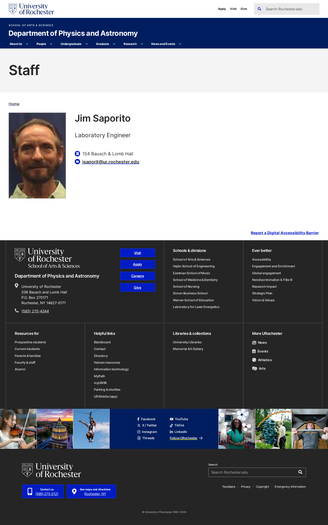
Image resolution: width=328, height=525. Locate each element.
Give (244, 9)
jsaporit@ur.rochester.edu (110, 162)
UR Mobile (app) (106, 396)
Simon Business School (190, 293)
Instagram (149, 432)
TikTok (179, 425)
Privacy (245, 487)
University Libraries (187, 342)
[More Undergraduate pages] (86, 44)
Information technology (111, 369)
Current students (27, 349)
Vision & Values (263, 300)
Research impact (264, 286)
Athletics (265, 359)
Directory (101, 356)
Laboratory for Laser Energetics (196, 307)
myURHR (100, 383)
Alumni (20, 369)
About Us (16, 44)
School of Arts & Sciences (31, 25)
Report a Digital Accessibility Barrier (285, 232)
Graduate (102, 44)
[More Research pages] (141, 44)
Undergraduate (71, 44)
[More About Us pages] (27, 44)
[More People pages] (51, 44)
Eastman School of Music (191, 273)
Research (130, 44)
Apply (222, 9)
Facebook (148, 419)
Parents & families (28, 356)
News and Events (163, 44)
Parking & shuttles (107, 389)
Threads (148, 438)
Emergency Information (290, 487)
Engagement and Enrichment (273, 266)
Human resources (107, 362)
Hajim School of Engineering (193, 266)
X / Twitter (149, 425)
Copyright (262, 487)
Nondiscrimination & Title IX (272, 280)
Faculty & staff (25, 362)
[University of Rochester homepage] (31, 9)
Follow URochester (183, 438)
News (262, 342)
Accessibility (261, 259)
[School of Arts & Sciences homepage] (47, 258)
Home (14, 104)
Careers (137, 275)
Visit (233, 9)
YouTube (181, 419)
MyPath (99, 376)
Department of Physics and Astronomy (73, 33)
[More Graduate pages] (114, 44)
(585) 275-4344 (35, 311)
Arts (262, 368)
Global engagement (266, 273)
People (41, 44)
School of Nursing (186, 286)
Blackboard (102, 342)
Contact (100, 349)
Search (213, 464)
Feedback (228, 487)
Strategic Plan (262, 293)
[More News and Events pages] (180, 44)
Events (262, 351)
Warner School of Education (193, 300)
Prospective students (30, 342)
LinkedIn (180, 432)
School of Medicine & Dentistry (195, 280)
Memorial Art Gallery (188, 349)
